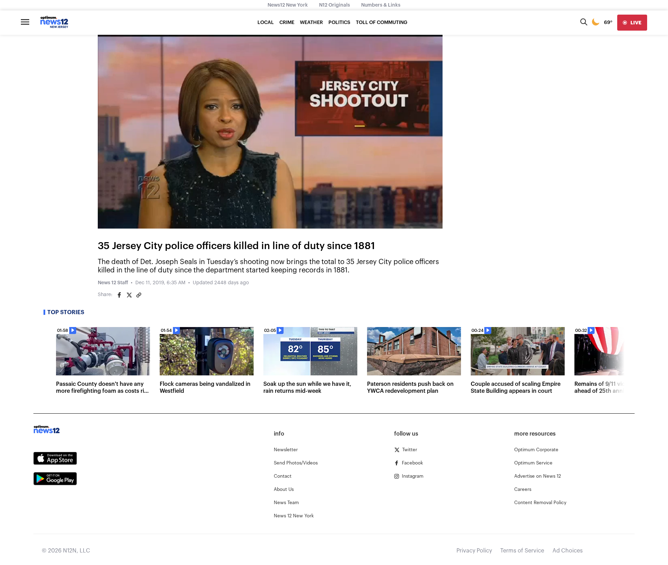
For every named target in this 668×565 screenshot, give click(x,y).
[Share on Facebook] (119, 295)
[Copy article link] (139, 295)
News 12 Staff (113, 282)
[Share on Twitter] (129, 295)
